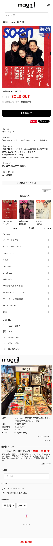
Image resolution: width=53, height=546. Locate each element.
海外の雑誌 (8, 279)
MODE (5, 260)
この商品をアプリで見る (26, 183)
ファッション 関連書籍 (13, 299)
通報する (46, 191)
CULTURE (7, 266)
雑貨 (5, 312)
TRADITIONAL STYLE (12, 247)
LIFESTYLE (7, 273)
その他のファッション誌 (13, 292)
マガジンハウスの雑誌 (13, 286)
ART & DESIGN (9, 306)
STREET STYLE (9, 253)
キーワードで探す (11, 240)
